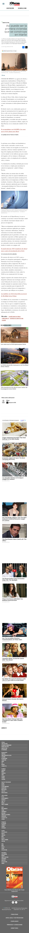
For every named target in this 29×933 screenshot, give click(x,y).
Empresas (3, 754)
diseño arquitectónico (15, 316)
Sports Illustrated (6, 782)
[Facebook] (23, 47)
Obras (7, 400)
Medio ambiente (4, 808)
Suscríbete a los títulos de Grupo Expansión (14, 890)
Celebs (2, 848)
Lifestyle (3, 791)
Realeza (2, 833)
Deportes (3, 799)
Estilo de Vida (4, 861)
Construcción (10, 8)
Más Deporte (4, 789)
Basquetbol (3, 788)
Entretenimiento (4, 798)
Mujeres (3, 764)
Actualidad (3, 823)
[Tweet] (26, 47)
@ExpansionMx (12, 402)
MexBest (3, 852)
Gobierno (3, 770)
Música (2, 802)
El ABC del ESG (4, 817)
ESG (2, 763)
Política (3, 768)
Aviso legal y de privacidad (14, 917)
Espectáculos (4, 832)
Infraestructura (5, 746)
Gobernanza (3, 811)
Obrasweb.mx (16, 902)
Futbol (2, 783)
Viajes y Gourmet (4, 804)
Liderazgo (3, 824)
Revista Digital (4, 792)
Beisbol (3, 785)
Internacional (4, 758)
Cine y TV (3, 801)
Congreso (3, 773)
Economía (3, 757)
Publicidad (14, 914)
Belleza (2, 838)
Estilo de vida (4, 849)
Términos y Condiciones (14, 924)
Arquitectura (6, 22)
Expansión (4, 752)
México (2, 771)
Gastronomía (4, 854)
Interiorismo (4, 749)
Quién (3, 830)
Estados (3, 776)
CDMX (2, 774)
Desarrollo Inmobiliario (6, 745)
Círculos (3, 835)
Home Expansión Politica (6, 755)
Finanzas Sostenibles (5, 814)
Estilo (2, 796)
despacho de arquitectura (17, 318)
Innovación (3, 816)
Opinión (3, 777)
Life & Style (4, 795)
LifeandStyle (4, 766)
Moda (2, 836)
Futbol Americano (5, 786)
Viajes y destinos (4, 857)
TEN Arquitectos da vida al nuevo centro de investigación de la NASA (14, 388)
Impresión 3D (6, 318)
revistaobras (13, 902)
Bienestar (3, 860)
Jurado (2, 863)
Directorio (14, 928)
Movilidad (3, 813)
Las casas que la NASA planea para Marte (13, 344)
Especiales (3, 827)
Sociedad (3, 779)
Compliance (14, 921)
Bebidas (3, 855)
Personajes (3, 858)
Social (2, 810)
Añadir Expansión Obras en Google (10, 50)
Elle (2, 844)
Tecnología (3, 760)
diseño (4, 320)
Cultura (3, 841)
